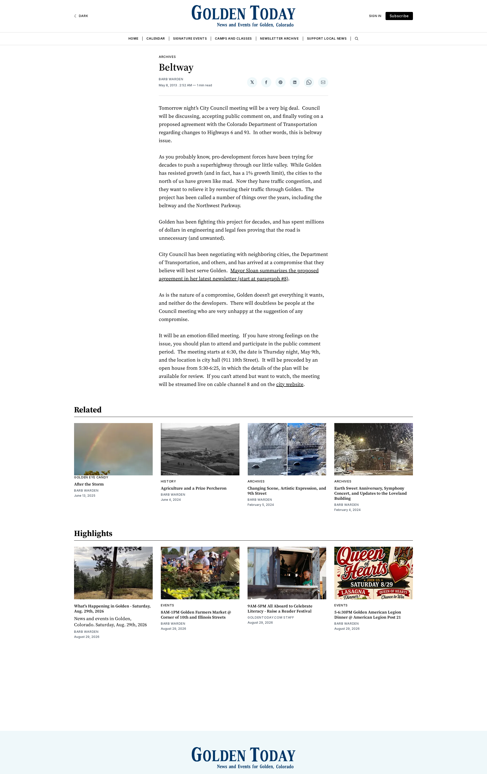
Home (133, 38)
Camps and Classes (233, 38)
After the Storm (89, 484)
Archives (167, 57)
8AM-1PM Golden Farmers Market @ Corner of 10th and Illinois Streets (196, 614)
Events (167, 605)
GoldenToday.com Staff (271, 617)
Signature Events (190, 38)
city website (289, 384)
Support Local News (327, 38)
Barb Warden (171, 79)
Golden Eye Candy (91, 477)
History (168, 481)
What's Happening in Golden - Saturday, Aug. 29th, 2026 (112, 608)
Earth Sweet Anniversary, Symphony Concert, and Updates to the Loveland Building (370, 493)
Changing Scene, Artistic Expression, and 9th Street (287, 490)
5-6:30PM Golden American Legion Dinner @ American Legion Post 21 (367, 614)
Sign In (375, 16)
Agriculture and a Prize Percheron (194, 488)
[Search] (357, 39)
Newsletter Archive (279, 38)
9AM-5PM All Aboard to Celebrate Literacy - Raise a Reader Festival (280, 608)
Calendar (155, 38)
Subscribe (399, 16)
